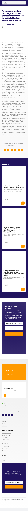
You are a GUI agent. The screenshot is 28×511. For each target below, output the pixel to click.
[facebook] (3, 415)
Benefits (4, 421)
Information (5, 458)
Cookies (3, 500)
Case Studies (5, 439)
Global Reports (5, 450)
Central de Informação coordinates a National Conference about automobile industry (13, 273)
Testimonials (5, 437)
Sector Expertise (6, 435)
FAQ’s (3, 460)
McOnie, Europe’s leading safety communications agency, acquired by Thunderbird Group (12, 230)
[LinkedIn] (8, 149)
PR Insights (5, 448)
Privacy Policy (9, 500)
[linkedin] (12, 415)
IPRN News (9, 24)
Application (5, 423)
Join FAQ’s (4, 426)
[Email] (18, 149)
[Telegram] (15, 149)
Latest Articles (5, 446)
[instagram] (6, 415)
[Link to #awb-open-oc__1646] (24, 3)
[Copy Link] (22, 149)
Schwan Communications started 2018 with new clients (13, 186)
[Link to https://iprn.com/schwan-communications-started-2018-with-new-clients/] (23, 203)
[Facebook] (5, 149)
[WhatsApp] (12, 149)
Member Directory (6, 433)
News (13, 24)
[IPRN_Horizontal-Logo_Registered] (5, 3)
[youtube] (9, 415)
